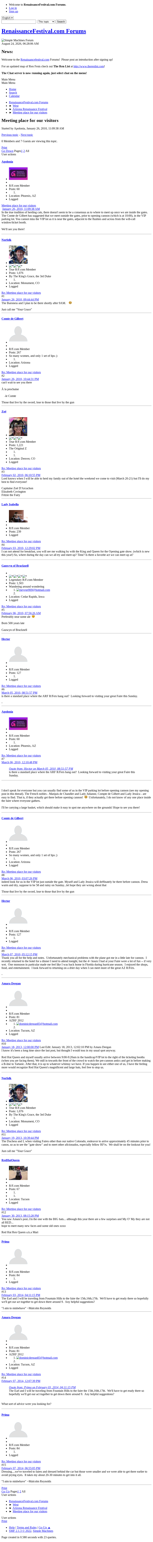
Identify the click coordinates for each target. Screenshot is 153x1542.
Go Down (7, 151)
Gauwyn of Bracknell (15, 565)
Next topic (27, 134)
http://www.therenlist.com (89, 66)
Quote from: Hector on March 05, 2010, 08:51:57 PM (41, 768)
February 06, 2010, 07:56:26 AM (21, 613)
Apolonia (7, 161)
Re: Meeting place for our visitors (21, 292)
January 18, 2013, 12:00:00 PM (20, 1047)
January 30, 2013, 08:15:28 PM (20, 1215)
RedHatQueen (10, 1160)
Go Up (5, 1491)
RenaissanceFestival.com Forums (43, 31)
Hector (5, 639)
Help (12, 1527)
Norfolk (6, 239)
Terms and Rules (27, 1527)
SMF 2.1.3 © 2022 (20, 1530)
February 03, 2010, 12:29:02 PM (20, 548)
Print (4, 147)
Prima (5, 1241)
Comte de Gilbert (12, 318)
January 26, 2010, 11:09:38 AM (21, 208)
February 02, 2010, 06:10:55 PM (20, 475)
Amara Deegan (11, 983)
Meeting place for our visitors (18, 205)
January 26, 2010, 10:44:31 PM (20, 379)
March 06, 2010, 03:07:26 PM (19, 878)
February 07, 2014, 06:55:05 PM (20, 1468)
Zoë (3, 411)
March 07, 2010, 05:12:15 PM (19, 954)
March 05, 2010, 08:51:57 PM (19, 692)
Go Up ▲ (45, 1527)
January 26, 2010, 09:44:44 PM (20, 299)
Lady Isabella (10, 504)
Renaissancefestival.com (35, 59)
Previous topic (9, 134)
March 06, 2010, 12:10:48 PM (19, 762)
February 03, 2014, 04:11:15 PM (20, 1295)
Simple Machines (43, 1530)
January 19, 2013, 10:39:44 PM (20, 1137)
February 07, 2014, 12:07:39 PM (20, 1381)
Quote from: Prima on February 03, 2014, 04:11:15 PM (42, 1387)
